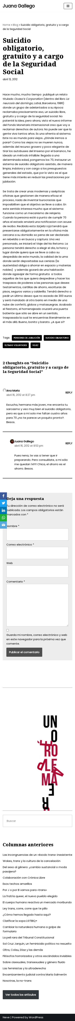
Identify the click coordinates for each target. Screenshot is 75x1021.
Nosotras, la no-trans (17, 981)
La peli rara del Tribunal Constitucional (28, 937)
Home (6, 25)
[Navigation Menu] (68, 6)
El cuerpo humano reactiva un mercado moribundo (37, 902)
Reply (69, 392)
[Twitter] (3, 503)
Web (9, 563)
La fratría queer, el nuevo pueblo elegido (30, 896)
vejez (35, 345)
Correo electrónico (20, 544)
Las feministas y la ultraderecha (24, 968)
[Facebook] (3, 496)
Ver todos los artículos (20, 995)
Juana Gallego (24, 441)
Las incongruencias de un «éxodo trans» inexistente (37, 855)
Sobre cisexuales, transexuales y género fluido (34, 962)
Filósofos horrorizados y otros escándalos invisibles (37, 956)
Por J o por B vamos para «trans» (25, 890)
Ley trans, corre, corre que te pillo (25, 908)
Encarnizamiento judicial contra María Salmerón (35, 974)
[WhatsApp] (3, 517)
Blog (15, 25)
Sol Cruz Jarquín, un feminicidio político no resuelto (37, 944)
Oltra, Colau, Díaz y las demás (23, 950)
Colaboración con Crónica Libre (24, 877)
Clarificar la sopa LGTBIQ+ (20, 921)
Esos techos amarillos (17, 884)
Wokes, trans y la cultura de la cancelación (31, 861)
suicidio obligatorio (57, 337)
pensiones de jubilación (27, 337)
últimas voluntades (16, 345)
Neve (6, 1017)
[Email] (3, 525)
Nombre (12, 526)
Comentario (15, 581)
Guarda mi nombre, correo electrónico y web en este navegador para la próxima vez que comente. (36, 639)
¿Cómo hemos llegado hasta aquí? (27, 915)
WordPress (36, 1017)
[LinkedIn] (3, 510)
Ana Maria (13, 390)
